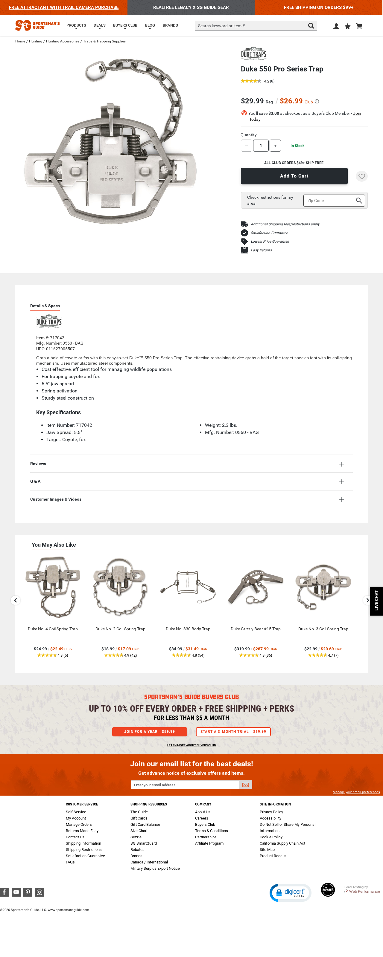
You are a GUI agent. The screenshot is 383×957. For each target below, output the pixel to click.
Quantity (249, 134)
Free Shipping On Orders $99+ (318, 7)
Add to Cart (294, 176)
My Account (76, 818)
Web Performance (364, 891)
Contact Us (75, 837)
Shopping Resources (148, 804)
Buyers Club (205, 824)
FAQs (70, 862)
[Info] (317, 101)
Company (203, 804)
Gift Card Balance (145, 824)
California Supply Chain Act (282, 843)
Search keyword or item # (221, 25)
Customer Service (82, 804)
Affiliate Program (209, 843)
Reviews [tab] (38, 463)
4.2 (266, 81)
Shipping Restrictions (84, 849)
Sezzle (136, 837)
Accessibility (270, 818)
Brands (136, 856)
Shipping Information (83, 843)
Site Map (267, 849)
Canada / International (149, 862)
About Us (202, 812)
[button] (348, 26)
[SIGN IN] (336, 27)
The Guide (139, 812)
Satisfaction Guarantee (269, 233)
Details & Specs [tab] (45, 305)
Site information (275, 804)
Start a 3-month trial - (233, 732)
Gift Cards (139, 818)
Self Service (76, 812)
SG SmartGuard (143, 843)
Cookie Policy (271, 837)
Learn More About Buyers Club (191, 745)
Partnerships (206, 837)
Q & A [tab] (35, 481)
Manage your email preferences (356, 792)
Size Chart (139, 830)
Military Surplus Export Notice (155, 868)
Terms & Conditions (211, 830)
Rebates (137, 849)
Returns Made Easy (82, 830)
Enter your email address (155, 785)
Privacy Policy (271, 812)
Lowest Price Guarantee (270, 241)
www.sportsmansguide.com (68, 910)
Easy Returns (261, 250)
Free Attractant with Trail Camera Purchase (63, 7)
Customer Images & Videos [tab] (55, 499)
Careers (201, 818)
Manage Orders (79, 824)
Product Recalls (273, 856)
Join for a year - (149, 732)
